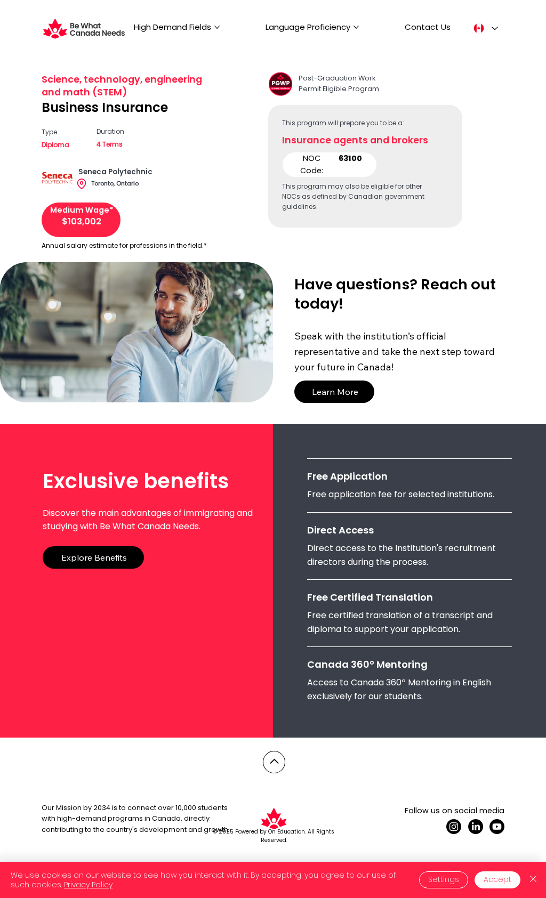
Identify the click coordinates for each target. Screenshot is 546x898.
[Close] (533, 879)
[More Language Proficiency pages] (356, 27)
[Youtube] (496, 826)
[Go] (274, 762)
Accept (497, 879)
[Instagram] (453, 826)
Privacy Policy (88, 884)
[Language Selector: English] (485, 29)
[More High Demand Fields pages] (217, 27)
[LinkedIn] (475, 826)
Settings (443, 879)
